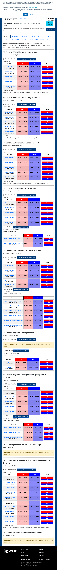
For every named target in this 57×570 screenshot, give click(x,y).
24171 (19, 157)
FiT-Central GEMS (22, 18)
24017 (40, 301)
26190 (37, 162)
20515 (25, 521)
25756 (31, 117)
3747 (20, 492)
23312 (38, 72)
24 (10, 482)
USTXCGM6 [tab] (15, 36)
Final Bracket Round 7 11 (13, 325)
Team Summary (49, 24)
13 (9, 270)
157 (10, 521)
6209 (25, 275)
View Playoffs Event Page (21, 227)
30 (9, 411)
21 (9, 275)
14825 (25, 497)
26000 (20, 502)
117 (10, 512)
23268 (31, 482)
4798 (31, 265)
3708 (30, 311)
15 (9, 212)
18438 (25, 482)
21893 (31, 203)
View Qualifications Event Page (26, 59)
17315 (26, 67)
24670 (31, 487)
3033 (19, 411)
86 (10, 502)
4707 (25, 397)
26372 (20, 72)
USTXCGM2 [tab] (24, 36)
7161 (37, 275)
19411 (37, 507)
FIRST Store (24, 556)
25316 (37, 512)
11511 (37, 502)
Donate (41, 552)
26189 (38, 67)
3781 (25, 285)
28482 (19, 217)
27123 (19, 212)
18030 (30, 362)
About (41, 549)
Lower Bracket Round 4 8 (13, 311)
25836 (25, 265)
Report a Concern (44, 559)
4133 (25, 492)
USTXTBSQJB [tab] (15, 39)
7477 (37, 497)
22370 (37, 402)
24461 (25, 487)
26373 (25, 203)
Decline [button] (31, 14)
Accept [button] (25, 14)
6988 (25, 502)
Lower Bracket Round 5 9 (13, 315)
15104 (20, 512)
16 (9, 402)
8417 (20, 507)
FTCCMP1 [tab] (24, 39)
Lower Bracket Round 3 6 (13, 243)
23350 (36, 362)
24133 (32, 72)
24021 (35, 306)
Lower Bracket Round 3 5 (13, 306)
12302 (25, 406)
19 (9, 217)
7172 (31, 516)
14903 (37, 516)
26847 (19, 275)
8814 (37, 285)
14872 (20, 516)
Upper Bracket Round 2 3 (13, 301)
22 (9, 406)
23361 (26, 243)
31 (9, 280)
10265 (37, 492)
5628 (19, 265)
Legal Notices (25, 559)
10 (10, 86)
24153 (19, 167)
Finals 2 (8, 367)
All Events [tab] (6, 36)
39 (9, 285)
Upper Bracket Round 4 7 (13, 432)
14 (9, 131)
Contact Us (24, 552)
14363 (31, 406)
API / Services (25, 549)
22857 (37, 397)
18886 (31, 222)
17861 (37, 521)
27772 (25, 512)
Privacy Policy (33, 7)
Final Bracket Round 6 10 (13, 320)
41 (10, 487)
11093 (19, 392)
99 (10, 507)
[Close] (52, 452)
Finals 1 (8, 362)
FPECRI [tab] (42, 39)
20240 (37, 117)
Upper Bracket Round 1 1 (13, 238)
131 (10, 516)
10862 (31, 411)
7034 (31, 497)
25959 (19, 397)
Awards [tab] (49, 39)
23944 (25, 270)
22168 (31, 507)
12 (9, 127)
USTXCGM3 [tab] (32, 36)
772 (20, 478)
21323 (32, 67)
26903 (37, 112)
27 (9, 222)
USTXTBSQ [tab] (7, 39)
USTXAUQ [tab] (49, 36)
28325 (31, 212)
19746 (24, 362)
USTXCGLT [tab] (41, 36)
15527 (20, 487)
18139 (31, 478)
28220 (19, 122)
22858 (37, 478)
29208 (20, 482)
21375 (31, 270)
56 (10, 492)
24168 (25, 112)
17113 (20, 67)
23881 (38, 76)
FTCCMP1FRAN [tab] (34, 39)
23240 (32, 81)
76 (10, 497)
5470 (20, 521)
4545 (40, 306)
